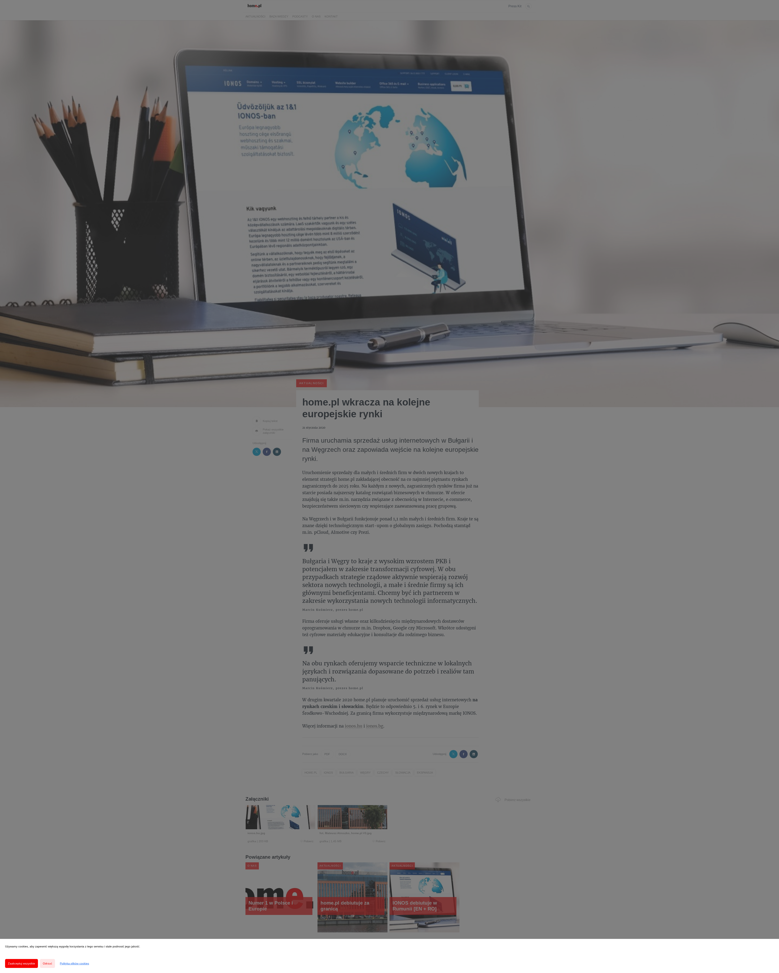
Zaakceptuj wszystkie (21, 963)
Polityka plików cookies (74, 963)
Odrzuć (47, 963)
